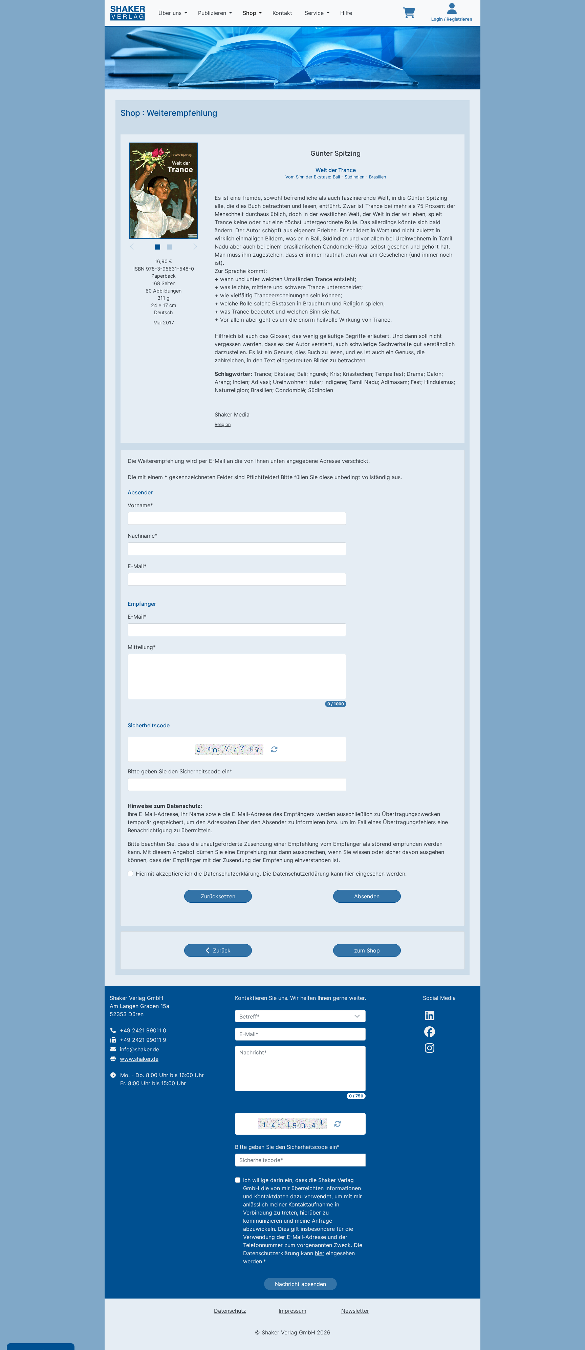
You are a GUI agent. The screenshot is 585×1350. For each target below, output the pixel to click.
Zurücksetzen (218, 896)
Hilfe (347, 12)
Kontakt (283, 12)
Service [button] (315, 12)
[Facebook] (429, 1031)
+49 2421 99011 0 (143, 1030)
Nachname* (142, 535)
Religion (223, 424)
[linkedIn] (429, 1015)
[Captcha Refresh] (274, 749)
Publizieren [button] (213, 12)
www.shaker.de (139, 1058)
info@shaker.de (139, 1049)
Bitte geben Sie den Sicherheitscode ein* (180, 771)
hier (349, 873)
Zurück (222, 950)
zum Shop (367, 950)
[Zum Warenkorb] (409, 12)
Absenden (367, 896)
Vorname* (140, 505)
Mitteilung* (142, 647)
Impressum (292, 1310)
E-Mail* (137, 566)
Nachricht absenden (300, 1284)
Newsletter (355, 1310)
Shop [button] (253, 12)
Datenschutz (230, 1310)
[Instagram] (429, 1048)
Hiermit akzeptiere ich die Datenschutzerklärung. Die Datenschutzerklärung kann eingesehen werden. (271, 873)
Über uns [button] (170, 12)
